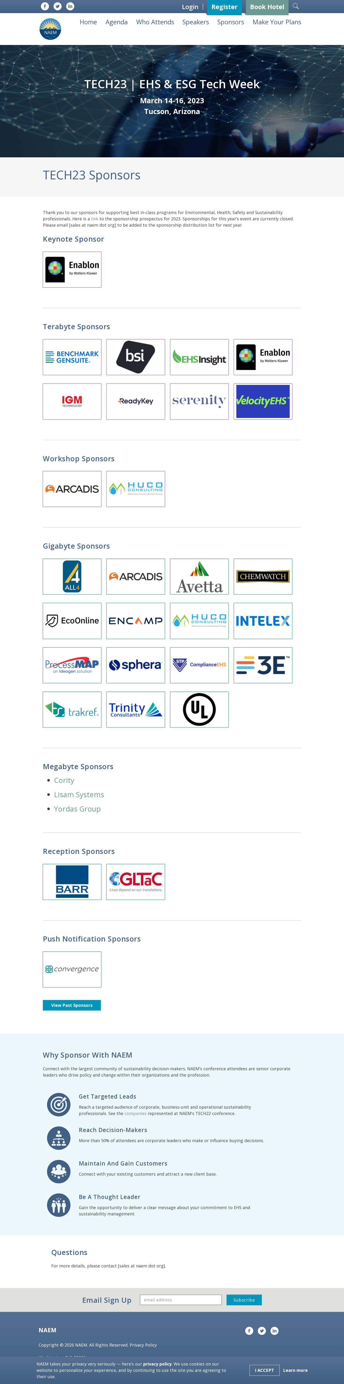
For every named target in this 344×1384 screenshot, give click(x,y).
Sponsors (230, 22)
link (94, 218)
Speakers (196, 22)
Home (88, 22)
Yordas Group (77, 809)
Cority (64, 780)
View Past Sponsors (71, 1005)
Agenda (117, 22)
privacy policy (157, 1364)
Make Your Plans (277, 22)
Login (190, 6)
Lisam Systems (79, 794)
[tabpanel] (172, 101)
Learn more (295, 1370)
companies (135, 1113)
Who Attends (155, 22)
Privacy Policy (143, 1345)
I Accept (264, 1370)
